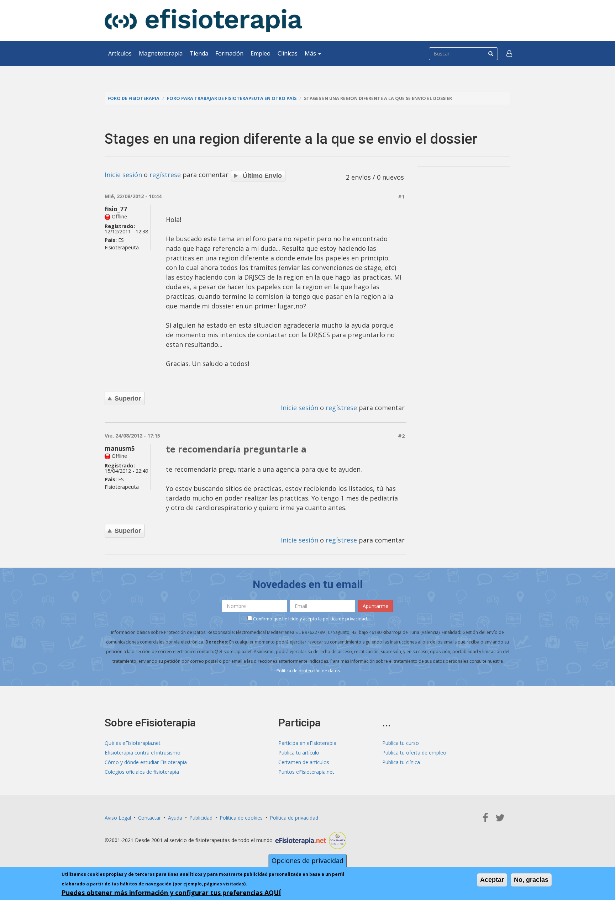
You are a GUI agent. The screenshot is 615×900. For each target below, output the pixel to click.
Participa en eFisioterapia (307, 743)
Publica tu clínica (401, 762)
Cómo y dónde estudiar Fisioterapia (146, 762)
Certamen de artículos (303, 762)
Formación (229, 53)
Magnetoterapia (161, 53)
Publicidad (200, 817)
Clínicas (288, 53)
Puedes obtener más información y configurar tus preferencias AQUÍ (171, 892)
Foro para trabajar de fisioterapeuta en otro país (231, 98)
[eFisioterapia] (203, 20)
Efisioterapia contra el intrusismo (142, 752)
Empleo (260, 53)
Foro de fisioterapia (133, 98)
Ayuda (175, 817)
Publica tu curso (400, 743)
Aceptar (492, 879)
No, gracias (531, 879)
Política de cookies (241, 817)
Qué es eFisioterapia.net (133, 743)
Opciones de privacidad (307, 860)
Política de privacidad (294, 817)
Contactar (149, 817)
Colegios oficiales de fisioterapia (142, 771)
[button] (509, 53)
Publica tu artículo (298, 752)
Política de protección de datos (308, 671)
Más (311, 53)
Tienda (199, 53)
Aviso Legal (118, 817)
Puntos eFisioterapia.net (306, 771)
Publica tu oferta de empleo (414, 752)
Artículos (120, 53)
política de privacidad (345, 619)
